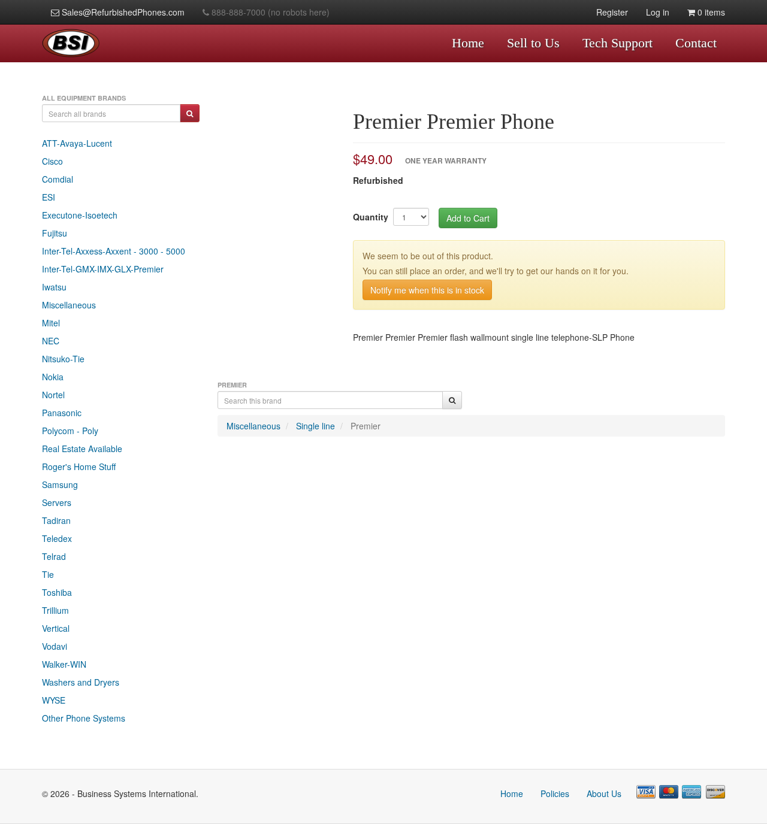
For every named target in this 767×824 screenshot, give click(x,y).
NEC (50, 341)
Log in (657, 12)
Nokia (53, 377)
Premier (366, 426)
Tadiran (56, 520)
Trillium (55, 610)
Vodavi (54, 646)
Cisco (52, 161)
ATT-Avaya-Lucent (77, 143)
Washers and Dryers (80, 682)
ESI (48, 197)
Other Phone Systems (83, 718)
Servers (56, 502)
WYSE (53, 700)
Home (468, 42)
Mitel (51, 323)
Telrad (54, 556)
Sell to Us (533, 42)
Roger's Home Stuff (79, 466)
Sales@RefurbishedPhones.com (122, 12)
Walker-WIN (64, 664)
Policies (554, 793)
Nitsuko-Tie (63, 359)
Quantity (370, 217)
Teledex (57, 538)
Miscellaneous (69, 305)
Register (612, 12)
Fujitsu (54, 233)
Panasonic (61, 413)
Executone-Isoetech (79, 215)
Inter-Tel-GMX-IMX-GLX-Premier (103, 269)
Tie (48, 574)
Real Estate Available (82, 449)
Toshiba (57, 592)
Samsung (60, 484)
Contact (696, 42)
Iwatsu (54, 287)
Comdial (57, 179)
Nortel (53, 395)
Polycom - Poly (70, 431)
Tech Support (617, 42)
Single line (315, 426)
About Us (604, 793)
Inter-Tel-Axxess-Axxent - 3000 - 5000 (113, 251)
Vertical (56, 628)
